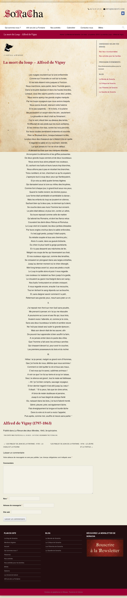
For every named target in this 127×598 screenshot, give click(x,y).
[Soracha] (23, 19)
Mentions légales (10, 542)
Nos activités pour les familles (110, 56)
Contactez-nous (87, 27)
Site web (6, 512)
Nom (5, 498)
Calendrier (71, 27)
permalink (53, 435)
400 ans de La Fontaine (35, 27)
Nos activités (55, 27)
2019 (97, 34)
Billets (100, 27)
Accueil (6, 546)
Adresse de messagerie (12, 505)
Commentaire (8, 463)
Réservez (7, 554)
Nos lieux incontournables (108, 51)
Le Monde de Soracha (72, 34)
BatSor (20, 55)
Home (62, 34)
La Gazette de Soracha (107, 92)
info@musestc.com (115, 9)
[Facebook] (122, 13)
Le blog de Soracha (10, 538)
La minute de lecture (11, 575)
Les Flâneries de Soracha (108, 87)
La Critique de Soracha (107, 83)
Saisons (7, 571)
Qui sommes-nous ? (13, 27)
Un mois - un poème (88, 34)
